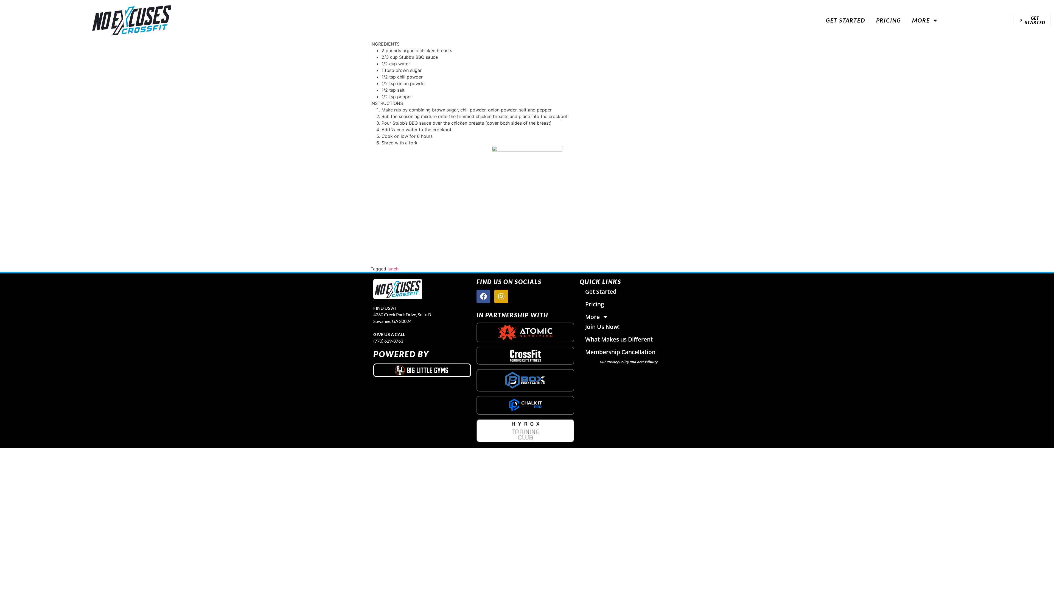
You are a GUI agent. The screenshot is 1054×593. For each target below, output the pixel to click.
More (921, 20)
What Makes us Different (619, 339)
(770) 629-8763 (388, 340)
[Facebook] (483, 296)
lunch (393, 269)
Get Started (845, 20)
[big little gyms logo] (422, 370)
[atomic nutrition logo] (525, 332)
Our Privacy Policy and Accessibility (628, 361)
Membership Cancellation (620, 352)
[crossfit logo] (525, 355)
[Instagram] (501, 296)
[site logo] (398, 289)
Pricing (888, 20)
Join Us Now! (602, 327)
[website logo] (132, 20)
